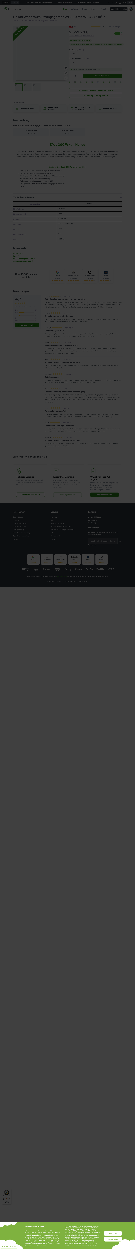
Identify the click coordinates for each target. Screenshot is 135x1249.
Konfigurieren (113, 1233)
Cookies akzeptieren (113, 1239)
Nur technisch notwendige (8, 1246)
